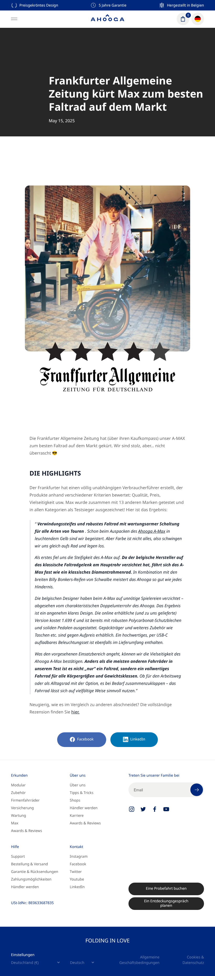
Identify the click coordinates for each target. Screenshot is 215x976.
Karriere (77, 815)
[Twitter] (143, 809)
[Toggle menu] (14, 19)
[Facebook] (155, 809)
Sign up (196, 789)
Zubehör (18, 792)
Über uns (77, 785)
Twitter (76, 871)
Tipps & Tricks (81, 792)
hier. (75, 712)
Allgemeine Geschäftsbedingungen (139, 960)
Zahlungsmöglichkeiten (31, 879)
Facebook (85, 739)
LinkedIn (137, 739)
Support (18, 856)
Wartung (18, 815)
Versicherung (22, 808)
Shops (75, 800)
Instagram (79, 856)
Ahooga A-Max (151, 531)
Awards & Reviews (26, 830)
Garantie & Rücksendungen (34, 871)
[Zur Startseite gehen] (107, 18)
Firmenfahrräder (25, 800)
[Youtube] (166, 809)
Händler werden (84, 808)
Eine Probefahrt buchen (166, 888)
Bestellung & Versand (29, 864)
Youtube (77, 879)
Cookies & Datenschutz (193, 960)
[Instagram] (131, 809)
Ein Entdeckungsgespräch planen (166, 903)
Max (14, 823)
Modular (18, 785)
